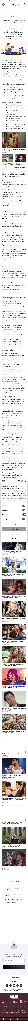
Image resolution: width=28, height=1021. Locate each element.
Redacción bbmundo (10, 29)
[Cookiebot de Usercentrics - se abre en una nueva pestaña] (17, 481)
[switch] (24, 510)
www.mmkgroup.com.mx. (9, 1012)
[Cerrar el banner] (25, 481)
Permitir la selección (14, 534)
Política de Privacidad (7, 1006)
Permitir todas (14, 529)
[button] (3, 4)
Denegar (14, 538)
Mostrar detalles (19, 524)
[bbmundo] (15, 4)
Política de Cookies (16, 1006)
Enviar (14, 966)
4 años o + (14, 17)
